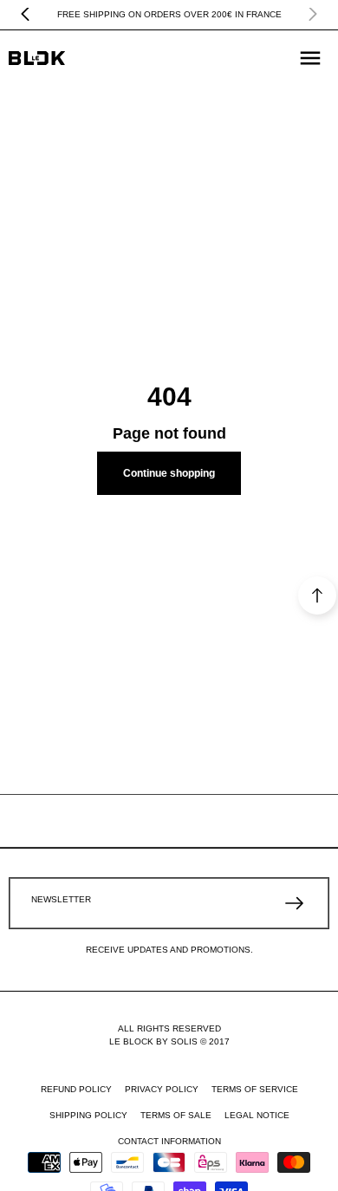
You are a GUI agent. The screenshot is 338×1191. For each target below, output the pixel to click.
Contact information (169, 1141)
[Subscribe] (294, 903)
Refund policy (76, 1089)
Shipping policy (88, 1115)
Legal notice (256, 1115)
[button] (310, 58)
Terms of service (254, 1089)
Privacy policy (161, 1089)
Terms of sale (175, 1115)
